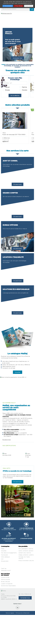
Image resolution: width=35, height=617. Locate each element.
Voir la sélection (15, 95)
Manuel (7, 87)
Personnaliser (28, 6)
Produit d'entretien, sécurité (26, 560)
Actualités (3, 550)
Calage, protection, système (26, 555)
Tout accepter (8, 6)
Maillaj (2, 548)
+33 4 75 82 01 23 (26, 594)
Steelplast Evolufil (6, 570)
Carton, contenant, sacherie (26, 550)
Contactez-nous (17, 58)
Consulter (17, 372)
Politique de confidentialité (22, 613)
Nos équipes (4, 555)
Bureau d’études (5, 581)
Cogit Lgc (3, 568)
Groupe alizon (4, 561)
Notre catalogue (5, 557)
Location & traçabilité (6, 583)
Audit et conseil (5, 577)
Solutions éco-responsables (8, 585)
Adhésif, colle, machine (25, 552)
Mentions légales (10, 613)
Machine (24, 87)
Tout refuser (19, 6)
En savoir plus (18, 184)
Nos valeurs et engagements (8, 552)
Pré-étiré (24, 90)
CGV (2, 559)
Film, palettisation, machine (26, 548)
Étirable (7, 90)
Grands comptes (5, 579)
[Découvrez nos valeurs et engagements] (28, 457)
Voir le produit (15, 129)
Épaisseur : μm (8, 83)
